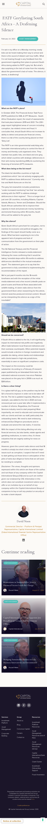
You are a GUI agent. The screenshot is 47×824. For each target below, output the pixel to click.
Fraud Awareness (38, 775)
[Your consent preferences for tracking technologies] (42, 820)
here (33, 799)
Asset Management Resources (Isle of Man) (38, 734)
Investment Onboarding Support (36, 768)
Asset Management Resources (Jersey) (36, 745)
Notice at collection (12, 821)
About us (20, 721)
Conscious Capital (23, 729)
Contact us (20, 737)
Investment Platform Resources (36, 724)
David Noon (23, 521)
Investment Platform (5, 722)
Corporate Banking (5, 734)
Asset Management (27, 39)
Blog (18, 725)
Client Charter (37, 762)
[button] (3, 4)
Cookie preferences (23, 805)
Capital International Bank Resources (38, 755)
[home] (23, 4)
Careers (20, 733)
